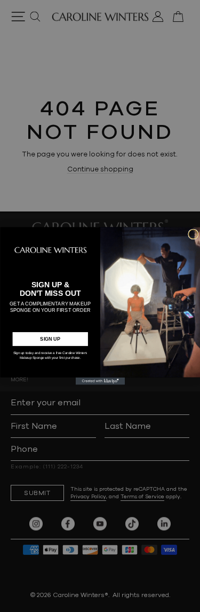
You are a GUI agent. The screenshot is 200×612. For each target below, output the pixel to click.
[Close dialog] (192, 234)
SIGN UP (50, 339)
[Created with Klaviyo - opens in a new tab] (99, 381)
